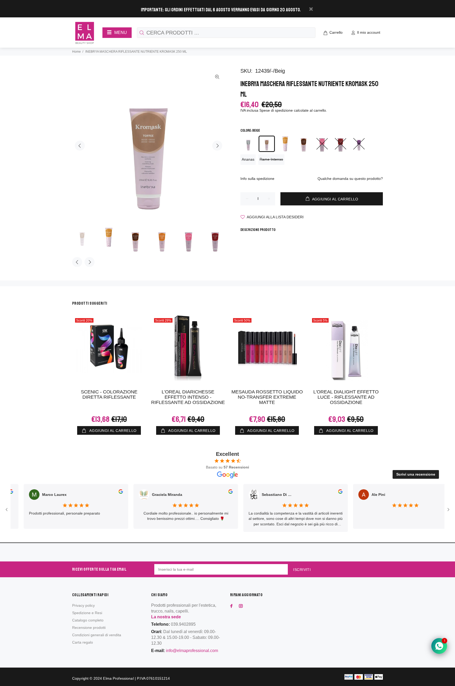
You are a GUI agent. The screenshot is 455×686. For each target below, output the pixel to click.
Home (76, 51)
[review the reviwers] (109, 492)
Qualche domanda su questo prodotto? (350, 178)
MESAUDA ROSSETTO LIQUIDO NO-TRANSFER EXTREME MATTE (267, 397)
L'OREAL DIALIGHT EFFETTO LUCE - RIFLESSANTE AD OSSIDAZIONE (346, 397)
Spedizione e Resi (87, 613)
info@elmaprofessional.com (192, 650)
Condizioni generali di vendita (96, 635)
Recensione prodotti (89, 627)
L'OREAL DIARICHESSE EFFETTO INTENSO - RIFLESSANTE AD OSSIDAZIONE (188, 397)
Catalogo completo (87, 620)
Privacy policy (83, 605)
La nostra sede (166, 617)
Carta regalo (82, 642)
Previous (80, 146)
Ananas (248, 159)
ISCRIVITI (302, 569)
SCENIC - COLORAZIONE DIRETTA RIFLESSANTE (109, 394)
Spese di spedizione (276, 110)
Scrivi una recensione (415, 474)
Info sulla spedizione (257, 178)
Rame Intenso (271, 159)
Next (217, 146)
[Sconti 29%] (188, 348)
